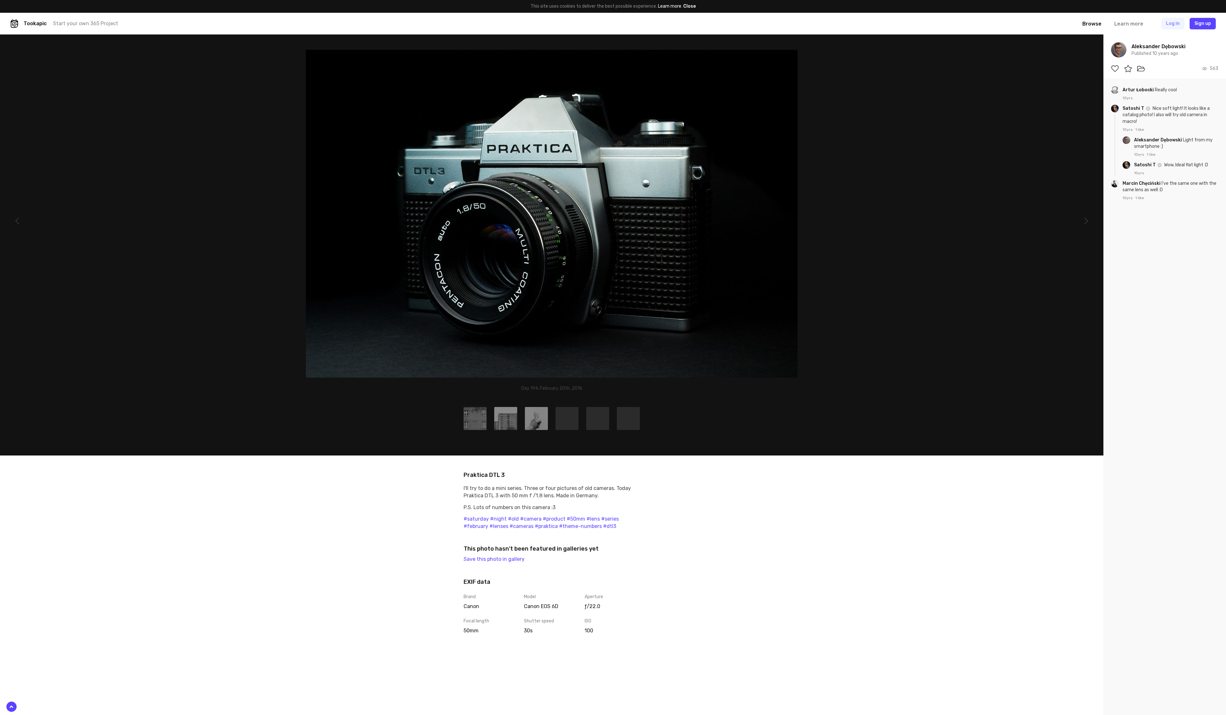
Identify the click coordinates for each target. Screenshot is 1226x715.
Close (689, 6)
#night (498, 519)
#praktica (546, 526)
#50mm (576, 519)
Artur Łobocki (1139, 90)
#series (610, 519)
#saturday (476, 519)
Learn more (669, 6)
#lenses (498, 526)
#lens (593, 519)
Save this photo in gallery (494, 559)
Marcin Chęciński (1142, 183)
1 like (1139, 129)
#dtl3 (609, 526)
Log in (1173, 23)
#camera (530, 519)
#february (476, 526)
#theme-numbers (580, 526)
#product (554, 519)
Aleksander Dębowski (1158, 140)
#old (513, 519)
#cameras (522, 526)
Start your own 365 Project (85, 23)
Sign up (1202, 23)
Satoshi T (1134, 108)
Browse (1091, 24)
